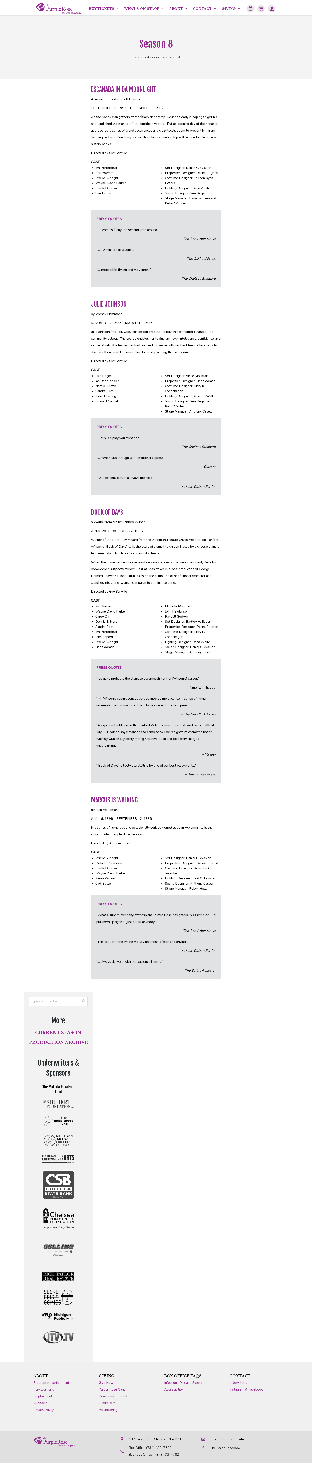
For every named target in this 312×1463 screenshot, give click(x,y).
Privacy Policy (43, 1409)
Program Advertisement (51, 1382)
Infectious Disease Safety (183, 1382)
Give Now (106, 1382)
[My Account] (271, 8)
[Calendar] (250, 8)
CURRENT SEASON (58, 1032)
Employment (42, 1396)
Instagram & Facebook (246, 1389)
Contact (240, 1376)
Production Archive (154, 57)
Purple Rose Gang (112, 1389)
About (41, 1376)
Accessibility (173, 1389)
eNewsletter (239, 1382)
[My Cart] (261, 8)
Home (136, 57)
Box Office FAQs (183, 1376)
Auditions (40, 1403)
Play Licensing (43, 1389)
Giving (107, 1376)
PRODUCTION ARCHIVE (58, 1042)
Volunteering (108, 1409)
